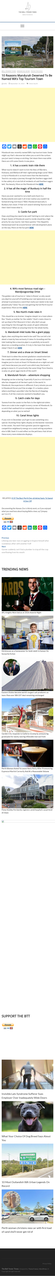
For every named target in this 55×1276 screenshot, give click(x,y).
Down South (33, 84)
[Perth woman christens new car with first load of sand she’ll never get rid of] (27, 1206)
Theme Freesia (33, 1269)
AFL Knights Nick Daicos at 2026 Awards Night (21, 612)
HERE (25, 307)
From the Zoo (37, 71)
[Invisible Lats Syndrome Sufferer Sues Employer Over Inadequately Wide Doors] (27, 1074)
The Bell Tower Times (10, 1269)
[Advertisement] (27, 115)
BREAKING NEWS (23, 71)
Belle (5, 84)
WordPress (43, 1269)
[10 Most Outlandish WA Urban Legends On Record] (27, 1161)
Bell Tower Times (9, 71)
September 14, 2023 (17, 84)
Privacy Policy (47, 1263)
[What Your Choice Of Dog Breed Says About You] (27, 1116)
